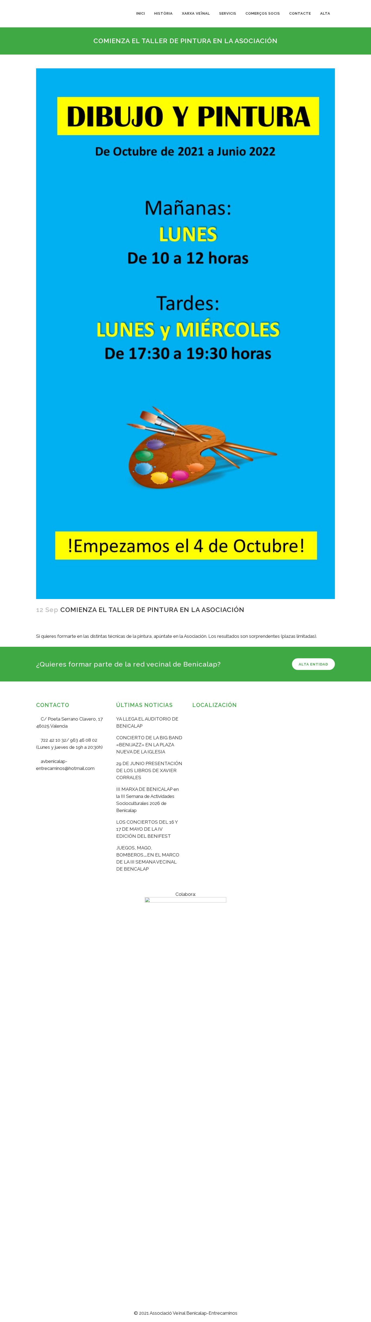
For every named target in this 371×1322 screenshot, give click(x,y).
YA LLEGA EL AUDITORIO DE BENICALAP (147, 722)
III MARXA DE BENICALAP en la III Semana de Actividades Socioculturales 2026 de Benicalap (147, 799)
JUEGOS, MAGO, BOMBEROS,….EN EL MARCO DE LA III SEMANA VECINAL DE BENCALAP (147, 858)
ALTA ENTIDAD (313, 664)
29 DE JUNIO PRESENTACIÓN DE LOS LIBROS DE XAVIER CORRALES (149, 770)
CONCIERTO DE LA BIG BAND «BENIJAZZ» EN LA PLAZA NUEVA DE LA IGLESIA (149, 744)
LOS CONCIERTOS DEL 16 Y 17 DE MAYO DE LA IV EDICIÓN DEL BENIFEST (147, 829)
